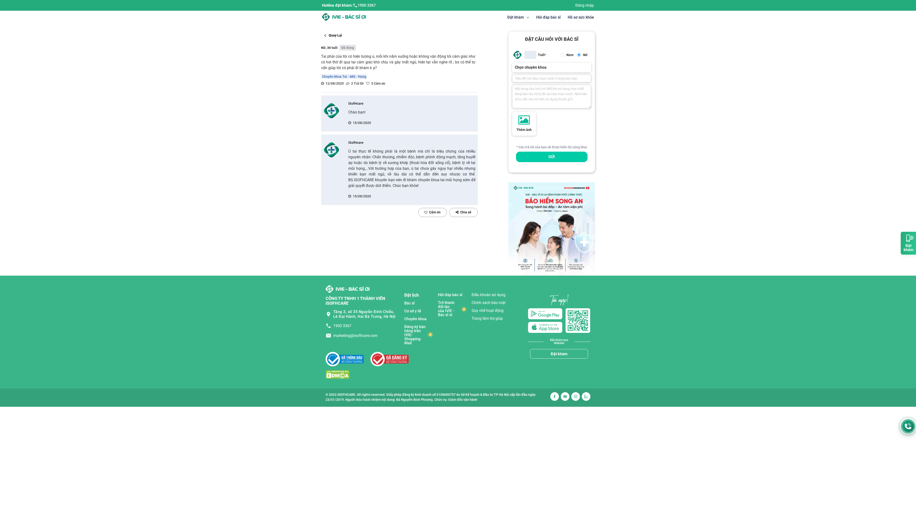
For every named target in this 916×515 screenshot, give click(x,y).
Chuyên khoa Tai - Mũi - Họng (344, 76)
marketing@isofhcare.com (355, 335)
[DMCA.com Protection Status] (337, 374)
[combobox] (515, 67)
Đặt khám (559, 354)
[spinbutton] (530, 54)
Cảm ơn (435, 212)
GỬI (551, 156)
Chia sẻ (465, 212)
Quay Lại (335, 35)
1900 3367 (367, 5)
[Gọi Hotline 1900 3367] (908, 426)
